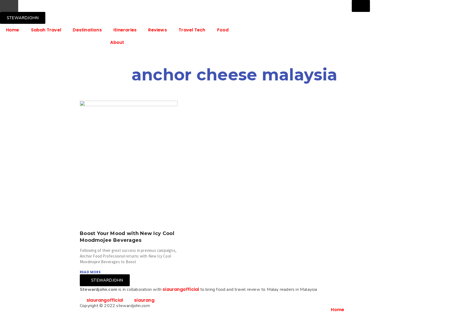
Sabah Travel (46, 30)
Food (223, 30)
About (117, 42)
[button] (9, 6)
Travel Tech (192, 30)
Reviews (157, 30)
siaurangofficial (181, 289)
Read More (90, 272)
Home (12, 30)
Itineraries (125, 30)
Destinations (87, 30)
